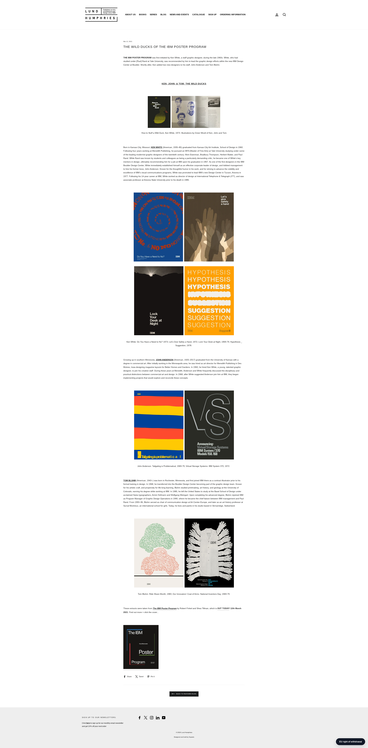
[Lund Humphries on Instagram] (151, 717)
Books (142, 14)
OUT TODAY (223, 608)
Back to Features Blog (186, 694)
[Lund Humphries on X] (145, 717)
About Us (130, 14)
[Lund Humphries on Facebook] (139, 717)
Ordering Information (233, 14)
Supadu (191, 737)
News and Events (179, 14)
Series (153, 14)
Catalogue (198, 14)
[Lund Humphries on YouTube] (163, 717)
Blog (163, 14)
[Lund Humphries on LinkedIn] (157, 717)
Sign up (212, 14)
